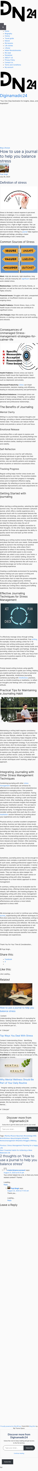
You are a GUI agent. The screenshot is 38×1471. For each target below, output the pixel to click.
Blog (1, 148)
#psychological (16, 1138)
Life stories (9, 46)
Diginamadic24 (13, 95)
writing (34, 639)
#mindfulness (5, 1138)
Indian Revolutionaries (13, 50)
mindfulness (23, 678)
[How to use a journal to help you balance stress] (16, 1005)
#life (34, 1136)
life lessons (9, 43)
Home (7, 31)
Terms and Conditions (13, 65)
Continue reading (19, 1453)
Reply (6, 1185)
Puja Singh (4, 174)
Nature (7, 41)
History (7, 36)
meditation (4, 814)
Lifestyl (7, 48)
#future (13, 1136)
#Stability (25, 1138)
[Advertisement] (19, 126)
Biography (8, 34)
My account (9, 67)
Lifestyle (7, 148)
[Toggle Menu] (2, 24)
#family (7, 1136)
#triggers (26, 1141)
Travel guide (9, 38)
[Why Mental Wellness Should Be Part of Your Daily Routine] (16, 1077)
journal (25, 232)
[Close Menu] (3, 27)
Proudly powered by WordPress (11, 1426)
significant (25, 279)
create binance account (16, 1170)
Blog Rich (32, 1426)
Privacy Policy (10, 60)
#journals (19, 1136)
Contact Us (9, 62)
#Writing (33, 1141)
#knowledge (28, 1136)
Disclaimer (8, 55)
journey (2, 916)
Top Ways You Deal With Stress (16, 1035)
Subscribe (32, 1129)
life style (8, 53)
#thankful (19, 1141)
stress (21, 385)
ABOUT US (9, 58)
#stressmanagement (7, 1141)
